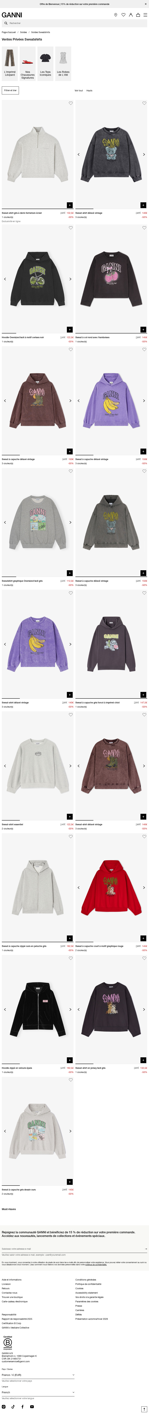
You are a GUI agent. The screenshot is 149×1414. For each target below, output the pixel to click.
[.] (74, 4)
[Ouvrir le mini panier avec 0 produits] (138, 15)
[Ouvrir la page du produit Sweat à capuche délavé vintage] (38, 400)
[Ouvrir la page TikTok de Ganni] (13, 1407)
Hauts (89, 90)
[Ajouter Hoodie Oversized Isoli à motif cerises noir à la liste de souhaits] (71, 228)
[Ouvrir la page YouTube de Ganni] (32, 1407)
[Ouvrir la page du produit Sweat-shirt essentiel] (38, 765)
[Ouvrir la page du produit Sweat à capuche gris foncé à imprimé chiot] (111, 644)
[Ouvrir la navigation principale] (145, 15)
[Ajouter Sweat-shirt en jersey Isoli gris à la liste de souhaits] (144, 958)
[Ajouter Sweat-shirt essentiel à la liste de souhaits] (71, 715)
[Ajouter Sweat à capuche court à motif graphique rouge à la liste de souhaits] (144, 836)
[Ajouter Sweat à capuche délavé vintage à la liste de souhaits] (71, 349)
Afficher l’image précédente (78, 154)
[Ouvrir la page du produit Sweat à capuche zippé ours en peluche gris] (38, 887)
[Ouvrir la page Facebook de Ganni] (22, 1407)
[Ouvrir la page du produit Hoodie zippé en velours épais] (38, 1009)
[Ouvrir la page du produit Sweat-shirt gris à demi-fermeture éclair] (38, 154)
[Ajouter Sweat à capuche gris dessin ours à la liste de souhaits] (71, 1080)
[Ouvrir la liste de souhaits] (123, 15)
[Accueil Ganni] (12, 14)
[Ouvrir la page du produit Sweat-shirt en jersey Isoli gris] (111, 1009)
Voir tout (79, 90)
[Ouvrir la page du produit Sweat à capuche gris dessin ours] (38, 1131)
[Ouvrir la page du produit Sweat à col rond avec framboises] (111, 278)
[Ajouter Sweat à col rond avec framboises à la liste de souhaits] (144, 228)
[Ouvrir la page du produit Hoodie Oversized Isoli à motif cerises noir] (38, 278)
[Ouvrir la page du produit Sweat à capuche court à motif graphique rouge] (111, 887)
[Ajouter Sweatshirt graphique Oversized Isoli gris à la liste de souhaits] (71, 471)
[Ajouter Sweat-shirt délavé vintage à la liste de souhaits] (144, 103)
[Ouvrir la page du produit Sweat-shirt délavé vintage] (111, 154)
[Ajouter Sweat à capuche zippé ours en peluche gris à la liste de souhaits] (71, 836)
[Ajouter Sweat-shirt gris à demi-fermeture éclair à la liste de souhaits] (71, 103)
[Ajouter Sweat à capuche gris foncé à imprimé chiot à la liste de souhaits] (144, 593)
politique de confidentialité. (96, 1264)
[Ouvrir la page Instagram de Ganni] (3, 1407)
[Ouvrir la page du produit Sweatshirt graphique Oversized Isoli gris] (38, 522)
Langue (5, 1387)
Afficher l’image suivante (144, 154)
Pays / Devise (7, 1369)
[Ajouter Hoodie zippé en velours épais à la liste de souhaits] (71, 958)
